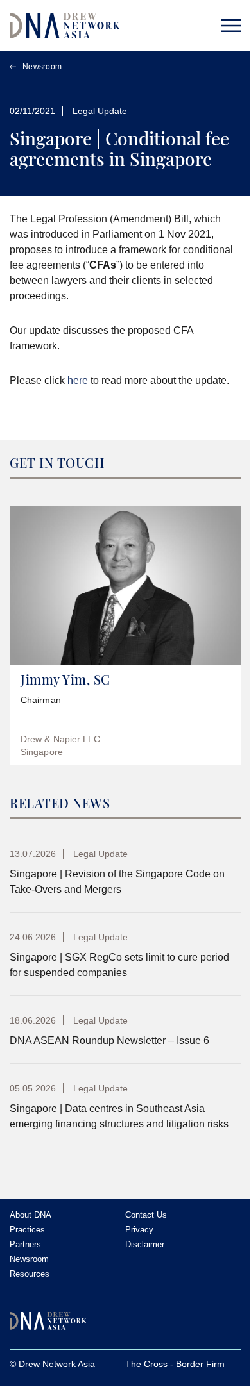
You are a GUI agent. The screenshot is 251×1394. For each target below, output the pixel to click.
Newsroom (42, 66)
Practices (27, 1229)
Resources (29, 1274)
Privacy (139, 1229)
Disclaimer (144, 1244)
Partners (25, 1244)
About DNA (30, 1215)
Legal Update (100, 111)
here (77, 380)
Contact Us (146, 1215)
